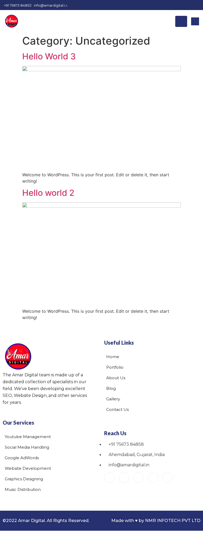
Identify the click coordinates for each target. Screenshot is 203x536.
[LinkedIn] (188, 5)
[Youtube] (109, 477)
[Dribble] (198, 5)
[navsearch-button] (195, 21)
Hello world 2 (48, 193)
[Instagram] (170, 5)
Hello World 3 (49, 56)
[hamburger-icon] (181, 21)
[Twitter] (179, 5)
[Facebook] (161, 5)
